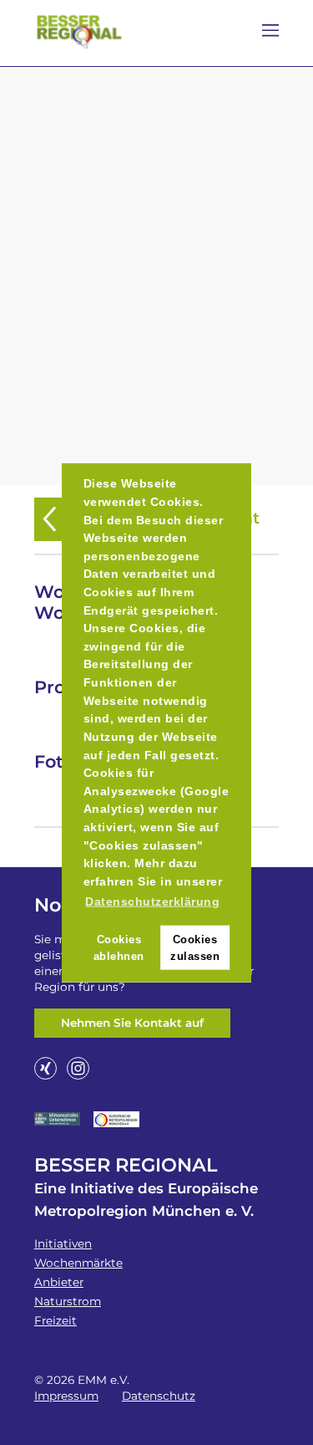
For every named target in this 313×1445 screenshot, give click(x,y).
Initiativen (63, 1243)
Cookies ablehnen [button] (118, 947)
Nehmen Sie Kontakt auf (132, 1022)
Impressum (66, 1395)
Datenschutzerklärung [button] (152, 901)
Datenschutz (158, 1395)
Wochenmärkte (78, 1262)
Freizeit (55, 1320)
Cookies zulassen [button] (195, 947)
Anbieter (58, 1282)
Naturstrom (67, 1301)
